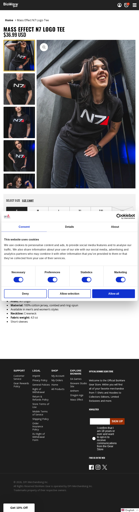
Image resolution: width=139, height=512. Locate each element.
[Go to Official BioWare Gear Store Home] (36, 5)
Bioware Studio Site (78, 385)
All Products (57, 389)
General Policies (41, 384)
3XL (126, 211)
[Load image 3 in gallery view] (19, 122)
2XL (101, 211)
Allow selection (69, 293)
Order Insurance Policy (37, 426)
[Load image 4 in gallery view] (19, 156)
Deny (25, 293)
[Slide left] (20, 42)
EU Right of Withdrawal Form (38, 437)
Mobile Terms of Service (40, 413)
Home (9, 20)
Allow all (113, 293)
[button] (134, 5)
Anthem (74, 390)
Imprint (36, 375)
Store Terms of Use (40, 405)
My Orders (57, 380)
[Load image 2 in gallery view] (19, 89)
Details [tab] (69, 226)
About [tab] (115, 226)
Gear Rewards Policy (21, 385)
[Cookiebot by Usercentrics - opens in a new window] (120, 216)
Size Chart (28, 200)
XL (80, 211)
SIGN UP (117, 421)
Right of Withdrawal (38, 390)
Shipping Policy (40, 419)
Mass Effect (76, 399)
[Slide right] (20, 184)
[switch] (52, 279)
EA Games (76, 378)
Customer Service (19, 377)
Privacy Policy (39, 380)
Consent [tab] (24, 226)
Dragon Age (76, 395)
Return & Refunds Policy (40, 398)
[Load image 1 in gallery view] (19, 55)
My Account (57, 375)
